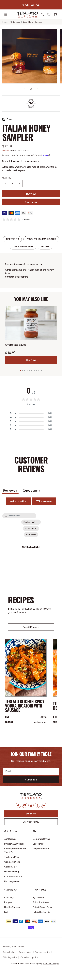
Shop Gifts (31, 813)
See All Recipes (31, 627)
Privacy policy (25, 952)
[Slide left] (24, 89)
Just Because (10, 839)
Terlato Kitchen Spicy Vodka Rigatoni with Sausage (24, 705)
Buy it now (31, 202)
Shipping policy (10, 957)
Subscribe (31, 779)
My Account (38, 897)
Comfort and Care (13, 876)
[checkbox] (31, 534)
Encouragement (12, 881)
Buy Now (31, 359)
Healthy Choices (12, 907)
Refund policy (9, 952)
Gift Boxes (15, 22)
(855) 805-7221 (32, 4)
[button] (6, 14)
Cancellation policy (29, 957)
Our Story (9, 897)
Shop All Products (41, 848)
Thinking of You (11, 857)
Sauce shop (38, 843)
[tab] (31, 490)
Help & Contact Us (41, 912)
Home (4, 22)
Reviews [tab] (10, 490)
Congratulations (12, 861)
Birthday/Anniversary (14, 843)
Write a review (44, 501)
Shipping (6, 150)
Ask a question (18, 501)
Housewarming (11, 871)
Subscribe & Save (41, 902)
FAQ (6, 912)
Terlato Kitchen (18, 946)
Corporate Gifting (41, 839)
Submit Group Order (42, 907)
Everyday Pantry (31, 821)
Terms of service (42, 952)
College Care (10, 866)
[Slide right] (37, 89)
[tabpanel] (31, 547)
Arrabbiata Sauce (15, 344)
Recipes (8, 902)
